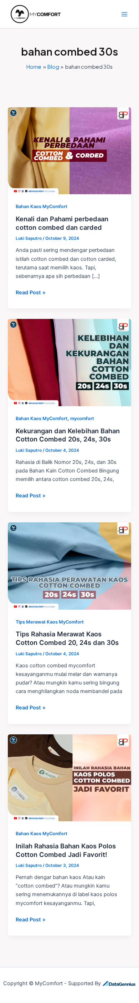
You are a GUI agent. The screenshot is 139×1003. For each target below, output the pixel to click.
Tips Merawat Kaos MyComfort (50, 622)
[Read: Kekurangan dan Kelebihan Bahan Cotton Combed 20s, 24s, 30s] (69, 362)
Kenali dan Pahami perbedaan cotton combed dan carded (62, 223)
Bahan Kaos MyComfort (41, 206)
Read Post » (31, 292)
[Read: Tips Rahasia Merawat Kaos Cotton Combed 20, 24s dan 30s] (69, 565)
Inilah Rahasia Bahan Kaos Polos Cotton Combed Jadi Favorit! (66, 850)
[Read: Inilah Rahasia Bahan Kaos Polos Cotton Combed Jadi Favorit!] (69, 777)
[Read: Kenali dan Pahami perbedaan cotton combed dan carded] (69, 150)
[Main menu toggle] (124, 14)
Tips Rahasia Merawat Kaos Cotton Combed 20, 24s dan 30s (67, 638)
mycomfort (82, 418)
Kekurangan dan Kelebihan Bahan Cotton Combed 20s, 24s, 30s (68, 435)
